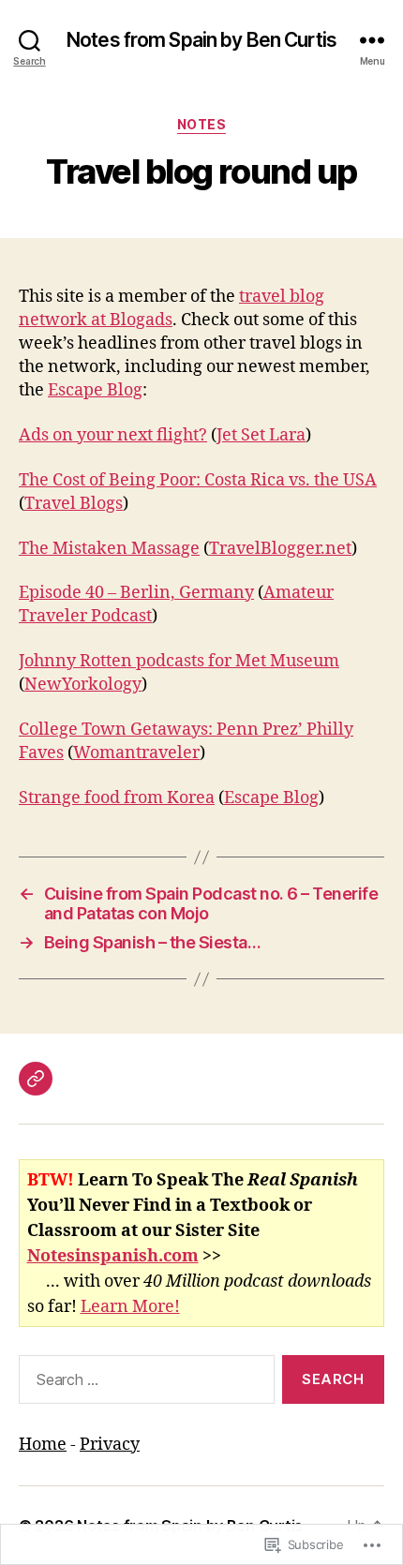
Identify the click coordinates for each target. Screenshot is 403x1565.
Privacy (110, 1444)
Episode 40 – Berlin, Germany (136, 593)
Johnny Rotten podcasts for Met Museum (179, 661)
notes (202, 124)
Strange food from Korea (117, 798)
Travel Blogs (73, 503)
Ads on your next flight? (113, 435)
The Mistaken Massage (109, 548)
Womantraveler (136, 753)
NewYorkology (83, 684)
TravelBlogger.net (280, 548)
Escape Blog (95, 390)
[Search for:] (143, 1383)
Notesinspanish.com (113, 1256)
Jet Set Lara (261, 435)
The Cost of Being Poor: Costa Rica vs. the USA (198, 480)
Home (43, 1444)
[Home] (35, 1079)
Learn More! (130, 1307)
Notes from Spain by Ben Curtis (201, 40)
